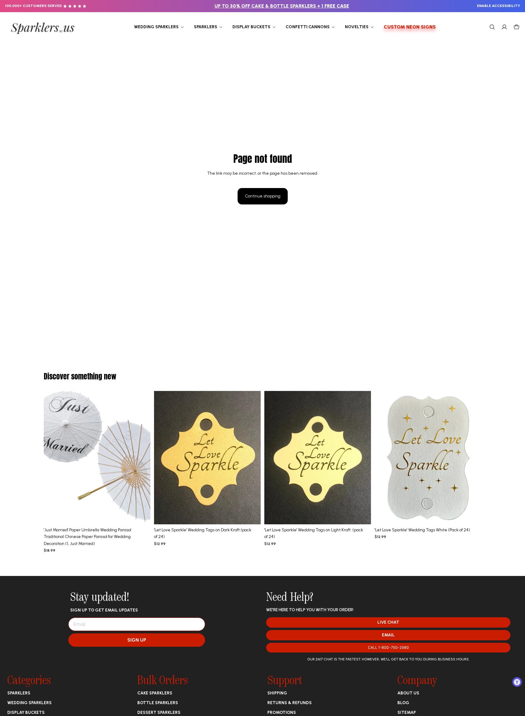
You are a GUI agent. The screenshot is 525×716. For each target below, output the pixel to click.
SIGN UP (136, 640)
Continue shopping (262, 196)
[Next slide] (141, 457)
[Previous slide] (53, 457)
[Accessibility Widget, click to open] (517, 682)
